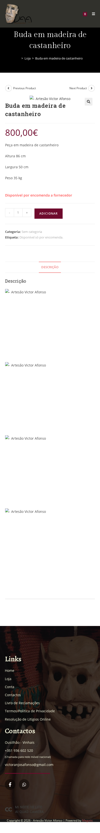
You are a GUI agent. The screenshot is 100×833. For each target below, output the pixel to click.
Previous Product (24, 88)
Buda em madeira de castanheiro (59, 58)
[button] (88, 102)
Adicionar (48, 213)
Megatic (87, 820)
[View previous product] (8, 88)
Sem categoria (32, 231)
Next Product (78, 88)
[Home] (18, 58)
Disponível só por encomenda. (41, 237)
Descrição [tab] (49, 267)
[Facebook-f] (10, 784)
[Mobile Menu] (91, 13)
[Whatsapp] (24, 784)
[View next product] (91, 88)
